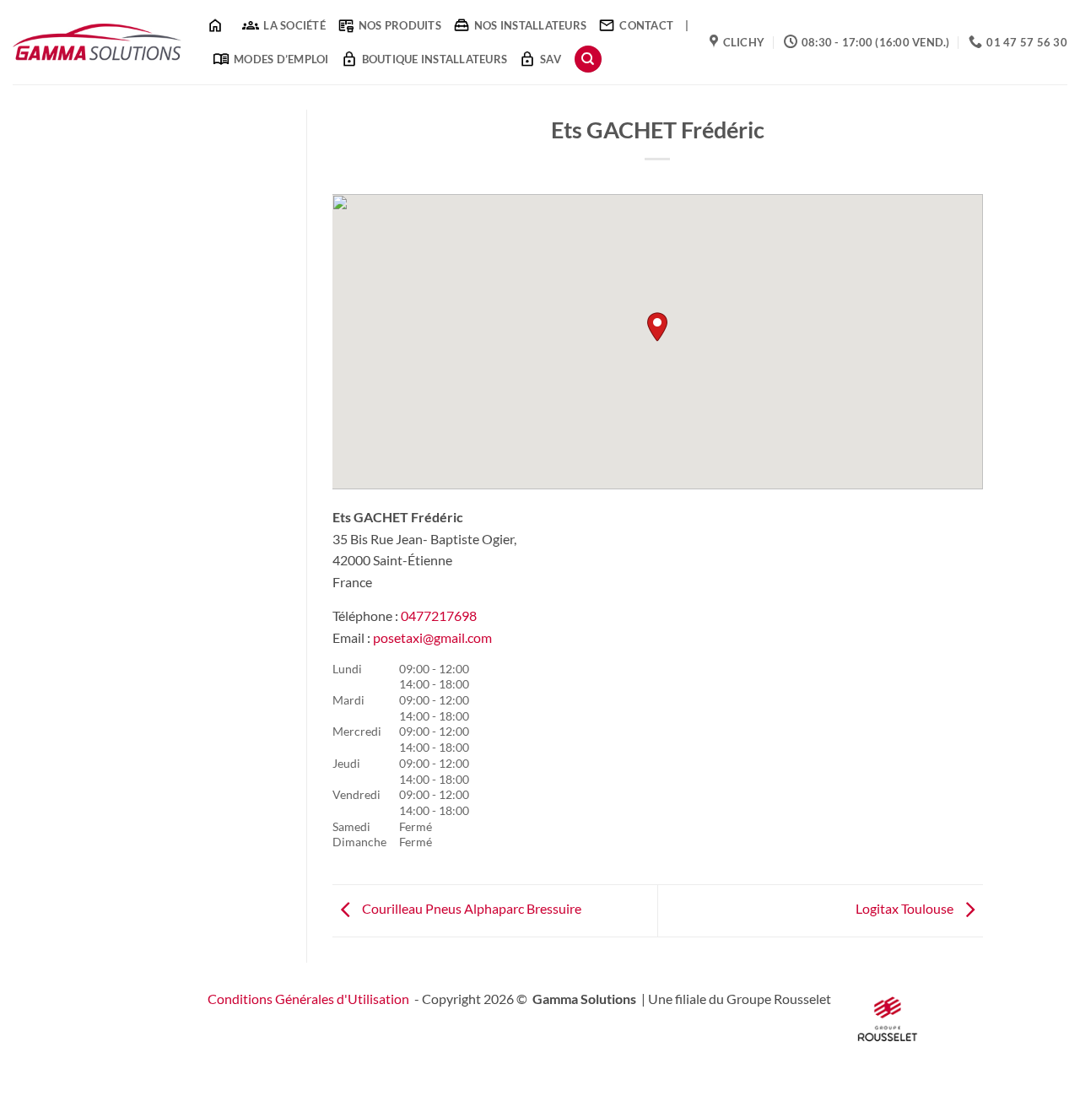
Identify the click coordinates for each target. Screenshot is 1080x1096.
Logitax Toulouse (906, 909)
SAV (550, 59)
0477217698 (439, 615)
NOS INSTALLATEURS (530, 25)
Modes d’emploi (281, 59)
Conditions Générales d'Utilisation (308, 999)
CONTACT (646, 25)
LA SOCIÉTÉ (294, 25)
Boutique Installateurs (435, 59)
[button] (657, 327)
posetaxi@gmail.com (432, 637)
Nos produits (400, 25)
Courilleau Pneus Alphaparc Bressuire (470, 909)
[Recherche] (588, 59)
